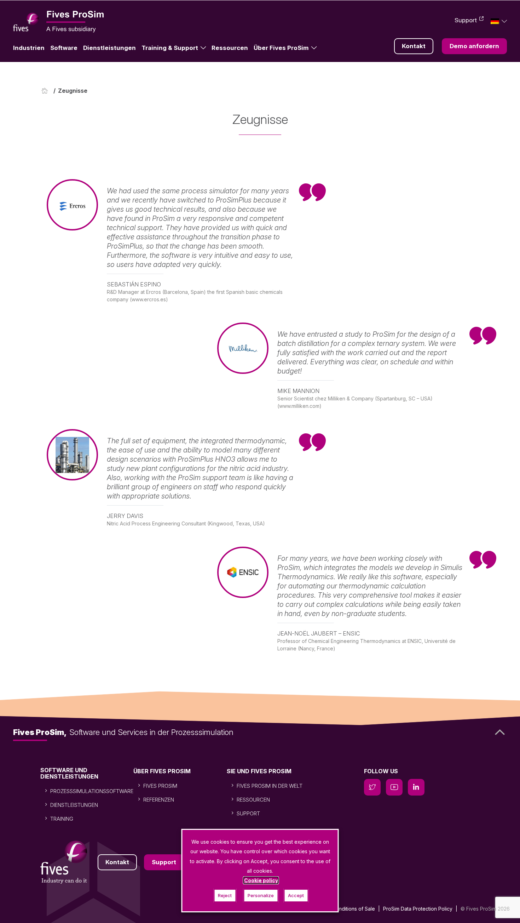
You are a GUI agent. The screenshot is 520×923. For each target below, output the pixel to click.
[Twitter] (372, 787)
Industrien (29, 47)
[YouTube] (394, 787)
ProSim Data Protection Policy (417, 909)
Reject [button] (225, 895)
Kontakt (414, 46)
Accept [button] (296, 895)
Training (61, 819)
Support (466, 20)
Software (63, 47)
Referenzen (158, 800)
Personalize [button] (261, 895)
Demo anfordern (474, 46)
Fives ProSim (160, 786)
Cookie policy (261, 880)
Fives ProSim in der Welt (269, 786)
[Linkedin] (416, 787)
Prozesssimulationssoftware (91, 791)
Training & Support (169, 47)
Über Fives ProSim (281, 47)
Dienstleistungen (109, 47)
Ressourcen (230, 47)
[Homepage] (46, 90)
